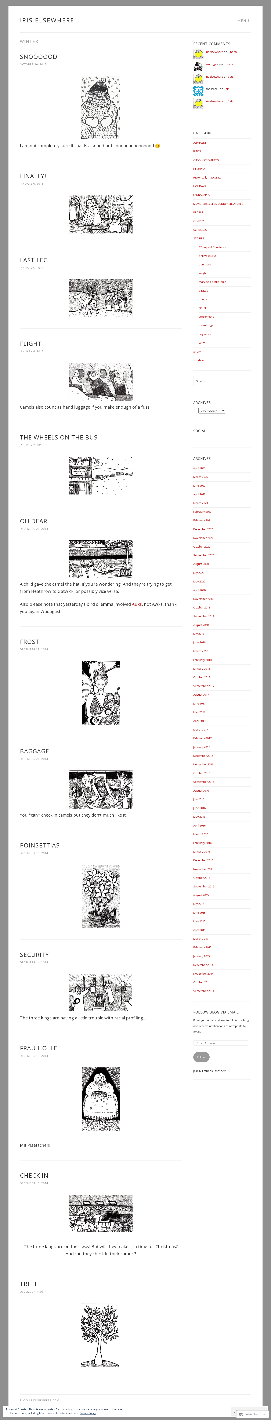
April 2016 (199, 825)
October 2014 (201, 982)
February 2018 (202, 660)
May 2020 (199, 581)
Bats (231, 76)
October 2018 (201, 607)
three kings (206, 325)
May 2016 (199, 816)
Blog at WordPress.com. (40, 1400)
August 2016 (201, 790)
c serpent (205, 264)
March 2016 (200, 834)
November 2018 (203, 599)
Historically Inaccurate (207, 177)
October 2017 (201, 677)
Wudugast (212, 64)
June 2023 (199, 486)
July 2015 (198, 904)
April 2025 (199, 468)
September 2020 (203, 555)
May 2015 (199, 921)
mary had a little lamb (212, 282)
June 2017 (199, 703)
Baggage (34, 751)
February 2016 (202, 843)
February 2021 (202, 520)
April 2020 (199, 590)
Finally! (33, 176)
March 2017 (200, 729)
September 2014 (203, 991)
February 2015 (202, 947)
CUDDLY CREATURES (206, 160)
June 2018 (199, 642)
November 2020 (203, 538)
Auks (137, 604)
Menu (243, 20)
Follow (201, 1057)
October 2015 (201, 878)
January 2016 (201, 851)
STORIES (198, 238)
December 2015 (203, 860)
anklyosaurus (208, 256)
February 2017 (202, 738)
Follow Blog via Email (216, 1012)
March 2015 (200, 939)
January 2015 (201, 956)
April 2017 (199, 721)
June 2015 (199, 913)
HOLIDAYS (199, 186)
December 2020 (203, 529)
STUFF (197, 351)
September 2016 (203, 782)
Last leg (34, 260)
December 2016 (203, 756)
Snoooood (38, 56)
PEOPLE (198, 212)
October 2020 (201, 546)
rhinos (203, 299)
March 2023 (200, 503)
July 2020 (198, 573)
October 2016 (201, 773)
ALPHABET (199, 142)
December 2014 (203, 965)
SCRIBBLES (200, 230)
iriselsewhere (214, 52)
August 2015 (201, 895)
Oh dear (33, 521)
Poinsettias (40, 845)
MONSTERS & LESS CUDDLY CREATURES (218, 204)
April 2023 (199, 494)
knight (203, 273)
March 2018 (200, 651)
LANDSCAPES (201, 195)
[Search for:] (215, 381)
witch (202, 343)
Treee (29, 1284)
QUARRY (198, 221)
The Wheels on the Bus (59, 437)
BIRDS (197, 151)
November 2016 (203, 764)
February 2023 (202, 512)
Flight (30, 343)
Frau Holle (38, 1048)
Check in (34, 1175)
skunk (203, 308)
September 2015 (203, 886)
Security (34, 954)
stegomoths (206, 317)
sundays (199, 360)
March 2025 (200, 477)
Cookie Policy (88, 1413)
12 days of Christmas (212, 247)
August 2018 (201, 625)
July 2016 (198, 799)
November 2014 (203, 973)
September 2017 (203, 686)
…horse (233, 52)
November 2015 (203, 869)
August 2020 (201, 564)
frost (29, 641)
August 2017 (201, 694)
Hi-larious (199, 169)
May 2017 (199, 712)
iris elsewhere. (48, 20)
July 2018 (198, 634)
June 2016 (199, 808)
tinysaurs (205, 334)
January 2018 (201, 668)
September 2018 (203, 616)
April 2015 (199, 930)
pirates (203, 291)
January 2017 (201, 747)
